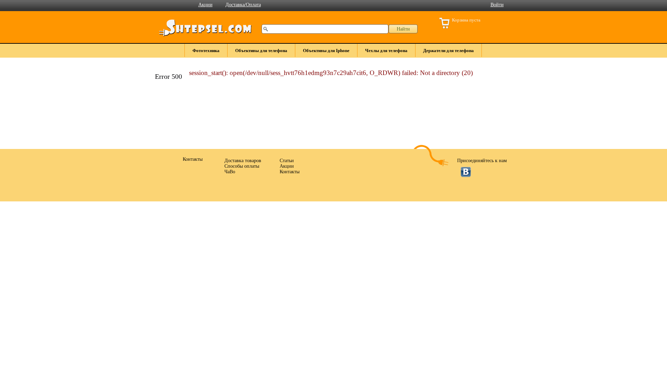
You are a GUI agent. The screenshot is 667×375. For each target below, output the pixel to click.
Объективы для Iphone (326, 50)
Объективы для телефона (261, 50)
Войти (497, 4)
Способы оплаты (241, 166)
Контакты (289, 171)
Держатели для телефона (448, 50)
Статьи (287, 160)
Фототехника (206, 50)
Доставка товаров (242, 160)
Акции (205, 4)
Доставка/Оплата (243, 4)
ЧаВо (229, 171)
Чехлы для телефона (386, 50)
